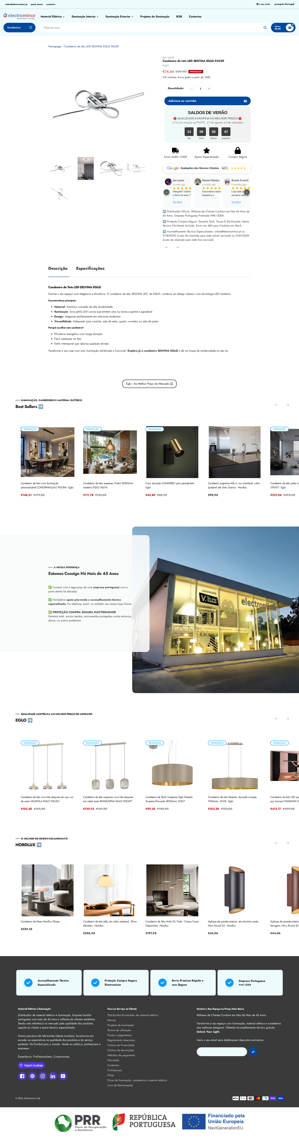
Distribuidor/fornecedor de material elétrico (132, 1015)
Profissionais (114, 1070)
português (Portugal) (284, 4)
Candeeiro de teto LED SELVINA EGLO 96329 (91, 46)
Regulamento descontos (121, 1040)
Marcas (111, 1020)
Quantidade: (176, 88)
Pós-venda (113, 1060)
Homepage (54, 46)
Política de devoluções (120, 1050)
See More (177, 202)
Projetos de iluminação (120, 1025)
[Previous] (166, 247)
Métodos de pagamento (121, 1055)
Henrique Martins (237, 182)
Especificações (90, 268)
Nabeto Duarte (210, 180)
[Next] (177, 247)
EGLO (166, 65)
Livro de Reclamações (120, 1085)
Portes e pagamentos (119, 1035)
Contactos (113, 1065)
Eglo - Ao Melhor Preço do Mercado (149, 384)
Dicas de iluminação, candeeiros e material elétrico (137, 1080)
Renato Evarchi (181, 180)
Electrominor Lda (32, 1098)
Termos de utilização (119, 1030)
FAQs (110, 1075)
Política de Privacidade (120, 1045)
